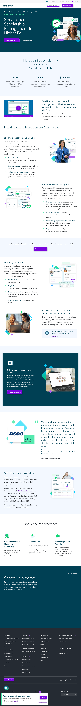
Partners (53, 1)
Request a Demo (67, 5)
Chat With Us (8, 679)
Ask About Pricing (27, 40)
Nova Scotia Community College (51, 458)
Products (11, 12)
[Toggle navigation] (76, 5)
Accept (43, 697)
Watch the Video (14, 392)
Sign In (76, 1)
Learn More (55, 336)
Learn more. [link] (15, 701)
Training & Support (64, 1)
